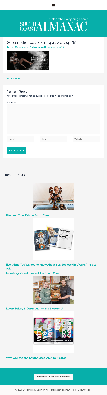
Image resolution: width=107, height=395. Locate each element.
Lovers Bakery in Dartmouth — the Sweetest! (34, 308)
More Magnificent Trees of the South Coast (33, 273)
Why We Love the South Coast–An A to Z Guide (36, 357)
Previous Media (11, 78)
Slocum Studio (85, 390)
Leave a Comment (16, 47)
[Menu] (53, 5)
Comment (12, 102)
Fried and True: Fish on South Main (27, 215)
